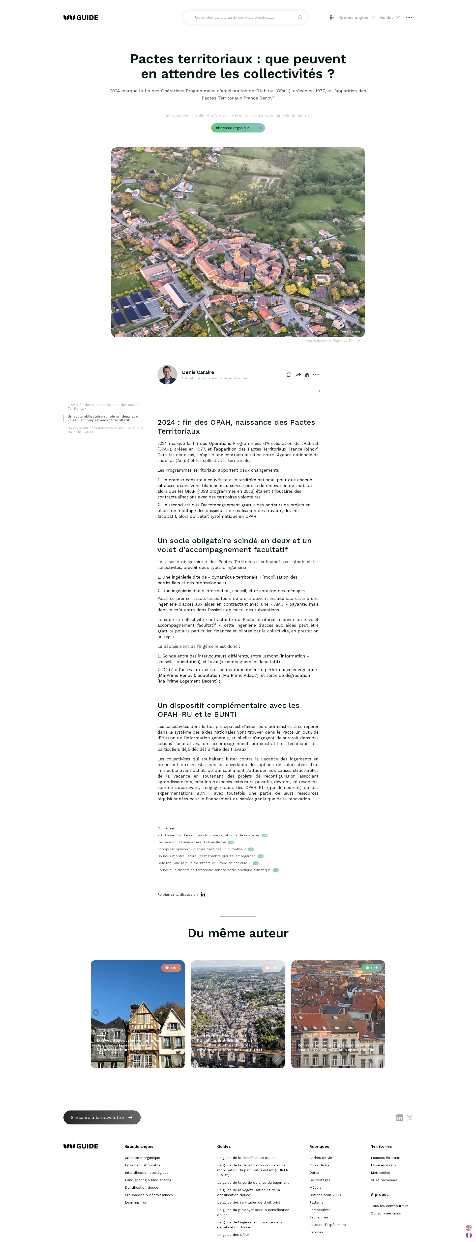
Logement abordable (142, 1165)
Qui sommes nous (386, 1213)
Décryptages (319, 1180)
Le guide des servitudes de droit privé (249, 1202)
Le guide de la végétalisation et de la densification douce (248, 1192)
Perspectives (319, 1210)
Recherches (318, 1217)
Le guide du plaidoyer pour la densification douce (253, 1212)
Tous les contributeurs (389, 1206)
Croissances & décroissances (149, 1195)
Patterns (316, 1202)
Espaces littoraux (385, 1158)
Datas (314, 1173)
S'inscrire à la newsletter (97, 1117)
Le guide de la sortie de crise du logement (253, 1182)
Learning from (137, 1202)
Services (316, 1232)
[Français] (469, 1235)
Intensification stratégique (147, 1173)
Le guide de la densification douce (246, 1158)
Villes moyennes (384, 1180)
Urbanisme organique (142, 1158)
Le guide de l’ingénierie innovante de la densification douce (250, 1224)
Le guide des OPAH (233, 1235)
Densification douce (141, 1187)
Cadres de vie (320, 1158)
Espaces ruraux (383, 1165)
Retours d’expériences (327, 1225)
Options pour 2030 (325, 1195)
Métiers (315, 1187)
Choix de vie (319, 1165)
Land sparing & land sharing (148, 1180)
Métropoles (380, 1173)
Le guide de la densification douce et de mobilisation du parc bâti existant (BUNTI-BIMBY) (253, 1170)
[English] (469, 1228)
